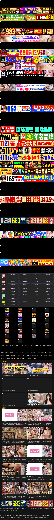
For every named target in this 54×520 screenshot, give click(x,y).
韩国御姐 (25, 281)
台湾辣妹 (13, 281)
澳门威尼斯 (7, 358)
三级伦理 (13, 278)
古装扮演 (13, 288)
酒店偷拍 (32, 349)
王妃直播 (42, 349)
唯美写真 (36, 294)
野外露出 (48, 284)
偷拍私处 (2, 352)
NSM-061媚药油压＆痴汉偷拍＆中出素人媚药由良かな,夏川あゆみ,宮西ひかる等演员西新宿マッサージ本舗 (14, 443)
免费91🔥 (13, 358)
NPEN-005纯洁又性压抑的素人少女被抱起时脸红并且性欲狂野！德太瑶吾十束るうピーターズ (39, 424)
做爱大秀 (50, 355)
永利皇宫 (38, 352)
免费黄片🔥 (30, 358)
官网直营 (16, 345)
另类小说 (13, 305)
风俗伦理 (48, 301)
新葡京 (44, 345)
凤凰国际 (7, 349)
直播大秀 (2, 358)
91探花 (24, 284)
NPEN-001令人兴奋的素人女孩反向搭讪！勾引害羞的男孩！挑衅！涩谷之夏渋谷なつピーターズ (39, 460)
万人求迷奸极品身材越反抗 (9, 406)
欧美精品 (36, 274)
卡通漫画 (13, 294)
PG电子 (25, 345)
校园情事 (25, 301)
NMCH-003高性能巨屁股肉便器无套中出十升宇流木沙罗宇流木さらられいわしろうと (14, 478)
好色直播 (18, 355)
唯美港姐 (36, 281)
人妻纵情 (36, 301)
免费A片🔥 (18, 358)
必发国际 (17, 352)
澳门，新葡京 (39, 355)
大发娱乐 (27, 352)
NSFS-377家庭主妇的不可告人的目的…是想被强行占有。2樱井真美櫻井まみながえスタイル (14, 496)
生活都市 (13, 301)
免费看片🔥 (43, 352)
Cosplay (36, 278)
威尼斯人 (2, 345)
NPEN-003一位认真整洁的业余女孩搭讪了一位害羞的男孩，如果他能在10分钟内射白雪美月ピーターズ (14, 425)
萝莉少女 (48, 274)
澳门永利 (21, 345)
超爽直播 (23, 349)
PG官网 (6, 345)
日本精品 (25, 278)
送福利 (40, 345)
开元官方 (23, 355)
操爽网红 (18, 349)
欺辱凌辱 (13, 284)
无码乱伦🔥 (13, 355)
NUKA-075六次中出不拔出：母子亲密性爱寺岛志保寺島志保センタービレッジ (39, 442)
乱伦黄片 (47, 349)
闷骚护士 (48, 291)
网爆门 (48, 294)
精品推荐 (13, 274)
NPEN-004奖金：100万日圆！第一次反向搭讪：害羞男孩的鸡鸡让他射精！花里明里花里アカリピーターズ (39, 479)
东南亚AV (48, 281)
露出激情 (25, 294)
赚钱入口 (35, 358)
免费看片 (45, 355)
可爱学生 (36, 288)
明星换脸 (25, 291)
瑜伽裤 (36, 291)
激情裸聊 (2, 355)
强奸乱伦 (25, 274)
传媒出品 (13, 298)
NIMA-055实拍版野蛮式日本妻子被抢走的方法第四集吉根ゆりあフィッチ (14, 460)
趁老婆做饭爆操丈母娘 (8, 375)
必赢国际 (2, 349)
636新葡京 (49, 352)
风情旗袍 (13, 291)
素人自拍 (48, 278)
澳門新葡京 (33, 352)
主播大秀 (37, 349)
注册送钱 (30, 345)
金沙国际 (34, 355)
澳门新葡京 (22, 352)
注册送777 (36, 345)
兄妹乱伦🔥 (24, 358)
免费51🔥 (7, 355)
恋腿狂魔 (48, 288)
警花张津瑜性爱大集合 (33, 390)
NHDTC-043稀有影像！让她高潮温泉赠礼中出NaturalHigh (39, 496)
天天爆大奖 (28, 355)
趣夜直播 (7, 352)
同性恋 (48, 298)
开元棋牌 (11, 345)
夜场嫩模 (12, 352)
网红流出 (36, 284)
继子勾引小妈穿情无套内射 (9, 390)
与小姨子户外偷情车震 (33, 375)
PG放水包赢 (12, 349)
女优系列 (25, 288)
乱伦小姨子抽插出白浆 (33, 406)
